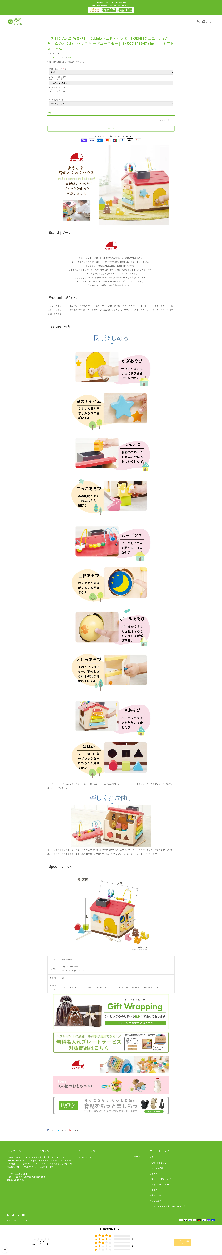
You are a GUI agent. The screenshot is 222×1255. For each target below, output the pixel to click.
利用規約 (153, 1190)
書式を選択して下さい (57, 100)
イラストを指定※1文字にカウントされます (57, 78)
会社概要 (153, 1174)
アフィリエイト (156, 1201)
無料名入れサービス (56, 69)
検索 (151, 1157)
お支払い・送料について (160, 1179)
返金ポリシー (155, 1195)
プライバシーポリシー (159, 1184)
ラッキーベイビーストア (19, 1220)
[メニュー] (213, 21)
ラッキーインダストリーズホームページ (167, 1206)
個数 (49, 113)
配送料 (54, 62)
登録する (137, 1156)
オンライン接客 (156, 1168)
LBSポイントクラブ (158, 1163)
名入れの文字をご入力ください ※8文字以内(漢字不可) (57, 89)
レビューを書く (182, 1242)
